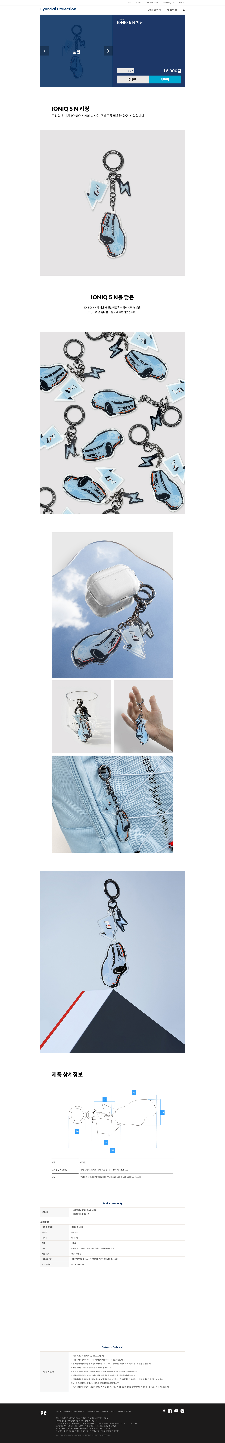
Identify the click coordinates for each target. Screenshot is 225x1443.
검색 (184, 10)
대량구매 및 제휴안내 (124, 1411)
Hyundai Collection (58, 9)
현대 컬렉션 (154, 9)
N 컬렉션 (172, 9)
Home (58, 1411)
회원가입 (139, 3)
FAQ (112, 1412)
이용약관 (105, 1411)
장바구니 (182, 3)
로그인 (128, 3)
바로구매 (165, 79)
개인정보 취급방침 (93, 1411)
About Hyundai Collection (74, 1411)
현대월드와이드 (152, 3)
